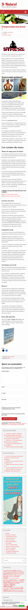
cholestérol (9, 571)
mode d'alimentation (12, 578)
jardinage (5, 576)
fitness (12, 573)
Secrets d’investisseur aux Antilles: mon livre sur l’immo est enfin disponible (13, 458)
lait (13, 576)
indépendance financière (16, 574)
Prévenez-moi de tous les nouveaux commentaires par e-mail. (11, 408)
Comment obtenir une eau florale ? (14, 467)
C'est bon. (21, 605)
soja (9, 588)
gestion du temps (19, 573)
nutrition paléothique (10, 580)
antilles (14, 570)
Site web (4, 399)
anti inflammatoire (7, 570)
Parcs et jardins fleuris (11, 544)
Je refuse (15, 605)
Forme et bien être (10, 538)
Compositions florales (11, 536)
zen (23, 591)
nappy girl (17, 578)
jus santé (10, 576)
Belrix (5, 33)
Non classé (8, 543)
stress (8, 358)
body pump (19, 570)
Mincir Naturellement (11, 541)
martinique (16, 576)
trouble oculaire (20, 590)
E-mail (4, 393)
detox (4, 573)
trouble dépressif (12, 590)
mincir (5, 578)
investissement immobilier (17, 575)
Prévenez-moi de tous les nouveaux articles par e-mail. (13, 414)
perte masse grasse (17, 582)
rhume (18, 583)
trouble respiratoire (7, 591)
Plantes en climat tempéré (12, 546)
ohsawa (18, 580)
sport (12, 588)
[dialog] (13, 605)
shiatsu (21, 587)
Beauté (7, 533)
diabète (8, 573)
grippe (5, 574)
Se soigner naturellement (12, 551)
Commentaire (6, 371)
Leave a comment (7, 35)
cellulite (5, 571)
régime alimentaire (9, 586)
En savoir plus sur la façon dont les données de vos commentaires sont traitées (14, 424)
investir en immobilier (9, 575)
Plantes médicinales (11, 548)
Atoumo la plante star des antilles (14, 446)
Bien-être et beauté (11, 535)
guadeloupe (9, 574)
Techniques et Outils (11, 553)
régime (6, 585)
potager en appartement (9, 583)
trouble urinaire (14, 591)
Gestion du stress (10, 356)
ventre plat (20, 591)
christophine (14, 571)
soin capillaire (6, 588)
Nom (3, 386)
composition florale (20, 571)
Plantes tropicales (10, 549)
